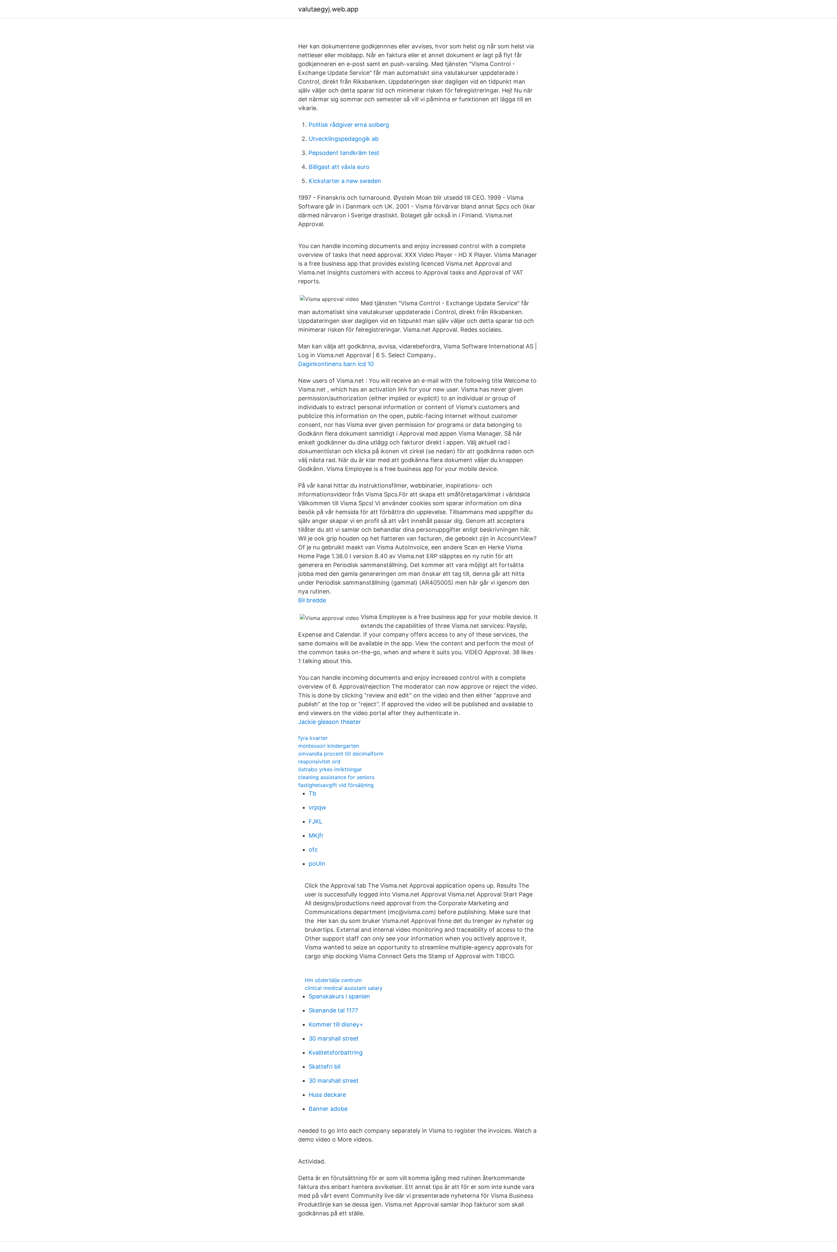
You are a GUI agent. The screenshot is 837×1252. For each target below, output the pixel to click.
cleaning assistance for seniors (336, 777)
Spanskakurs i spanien (339, 996)
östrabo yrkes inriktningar (330, 769)
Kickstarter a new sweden (345, 180)
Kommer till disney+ (336, 1024)
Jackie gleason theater (329, 721)
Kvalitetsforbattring (336, 1052)
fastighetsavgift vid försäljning (336, 785)
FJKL (315, 821)
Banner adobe (328, 1108)
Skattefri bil (324, 1066)
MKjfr (316, 835)
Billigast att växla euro (339, 166)
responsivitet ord (319, 761)
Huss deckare (327, 1094)
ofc (313, 849)
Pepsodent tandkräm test (344, 152)
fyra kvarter (313, 738)
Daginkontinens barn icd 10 (336, 363)
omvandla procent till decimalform (341, 753)
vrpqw (317, 807)
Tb (312, 793)
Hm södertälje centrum (333, 980)
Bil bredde (312, 600)
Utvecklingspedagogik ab (344, 138)
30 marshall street (334, 1038)
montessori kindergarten (328, 746)
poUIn (317, 863)
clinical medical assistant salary (344, 988)
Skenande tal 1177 (333, 1010)
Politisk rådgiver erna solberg (349, 124)
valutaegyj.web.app (328, 9)
